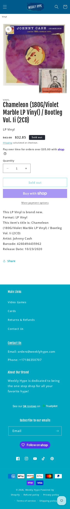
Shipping (7, 142)
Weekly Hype (32, 489)
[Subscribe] (57, 431)
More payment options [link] (35, 202)
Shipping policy (48, 500)
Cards (12, 311)
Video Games (17, 302)
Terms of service (26, 500)
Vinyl (4, 16)
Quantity (8, 160)
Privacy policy (51, 494)
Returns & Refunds (21, 320)
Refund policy (31, 494)
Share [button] (11, 261)
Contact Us (16, 329)
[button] (5, 7)
